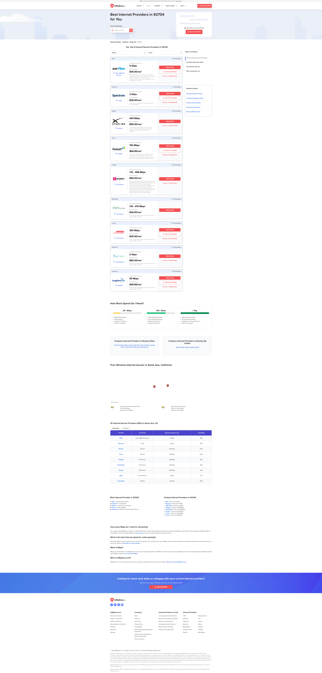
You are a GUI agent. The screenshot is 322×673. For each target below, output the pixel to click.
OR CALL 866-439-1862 (170, 260)
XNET (121, 475)
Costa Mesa (128, 347)
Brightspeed (186, 627)
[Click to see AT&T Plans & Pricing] (118, 68)
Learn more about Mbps (130, 553)
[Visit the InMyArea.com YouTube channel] (122, 604)
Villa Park (137, 345)
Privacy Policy (139, 624)
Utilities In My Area (115, 621)
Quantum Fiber (187, 629)
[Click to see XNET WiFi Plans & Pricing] (118, 256)
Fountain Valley (123, 345)
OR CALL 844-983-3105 (170, 155)
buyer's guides (170, 6)
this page (140, 533)
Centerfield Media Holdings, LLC (151, 650)
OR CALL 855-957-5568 (170, 125)
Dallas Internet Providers (166, 621)
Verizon (121, 470)
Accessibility (138, 627)
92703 (178, 347)
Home (136, 616)
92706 (192, 347)
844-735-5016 (205, 6)
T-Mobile (121, 459)
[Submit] (131, 30)
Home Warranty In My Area (118, 624)
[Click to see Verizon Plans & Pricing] (118, 232)
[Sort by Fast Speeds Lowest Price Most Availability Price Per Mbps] (165, 53)
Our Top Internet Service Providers (196, 58)
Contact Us (138, 621)
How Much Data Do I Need (194, 94)
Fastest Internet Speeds (193, 103)
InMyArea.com (119, 650)
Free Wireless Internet (193, 67)
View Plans (170, 67)
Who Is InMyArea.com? (193, 112)
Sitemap (112, 632)
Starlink (121, 449)
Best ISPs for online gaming (131, 543)
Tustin (116, 345)
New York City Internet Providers (168, 618)
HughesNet (121, 481)
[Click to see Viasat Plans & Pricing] (118, 148)
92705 (197, 347)
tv (148, 6)
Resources (113, 629)
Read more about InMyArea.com (176, 562)
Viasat (121, 454)
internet (139, 6)
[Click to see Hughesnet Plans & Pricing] (118, 280)
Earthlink (185, 618)
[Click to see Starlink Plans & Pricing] (118, 121)
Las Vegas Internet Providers (167, 624)
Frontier (200, 627)
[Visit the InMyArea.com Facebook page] (111, 604)
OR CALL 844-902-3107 (170, 287)
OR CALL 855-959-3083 (170, 102)
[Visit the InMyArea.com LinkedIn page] (118, 604)
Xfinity (200, 624)
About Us (137, 618)
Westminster (145, 347)
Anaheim (147, 345)
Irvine (142, 345)
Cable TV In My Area (116, 618)
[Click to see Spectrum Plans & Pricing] (118, 96)
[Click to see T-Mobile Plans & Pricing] (118, 179)
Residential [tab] (115, 428)
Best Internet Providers (193, 107)
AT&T (121, 438)
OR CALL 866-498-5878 (170, 238)
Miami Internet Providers (166, 627)
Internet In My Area (116, 616)
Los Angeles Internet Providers (168, 616)
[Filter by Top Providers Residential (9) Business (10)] (128, 53)
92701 (187, 347)
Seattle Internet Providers (166, 629)
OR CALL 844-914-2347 (170, 183)
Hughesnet (115, 509)
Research (113, 627)
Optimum (186, 621)
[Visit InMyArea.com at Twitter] (115, 604)
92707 (183, 347)
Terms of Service (139, 639)
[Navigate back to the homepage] (117, 6)
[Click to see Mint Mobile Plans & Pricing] (118, 208)
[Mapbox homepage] (114, 402)
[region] (161, 386)
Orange (131, 345)
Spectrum (121, 443)
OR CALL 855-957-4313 (170, 76)
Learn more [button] (178, 1)
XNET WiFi (169, 505)
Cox (199, 618)
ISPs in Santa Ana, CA (193, 71)
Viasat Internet (202, 616)
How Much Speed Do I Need (194, 62)
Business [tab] (126, 428)
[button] (154, 386)
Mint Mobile (121, 465)
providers (157, 6)
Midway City (136, 347)
